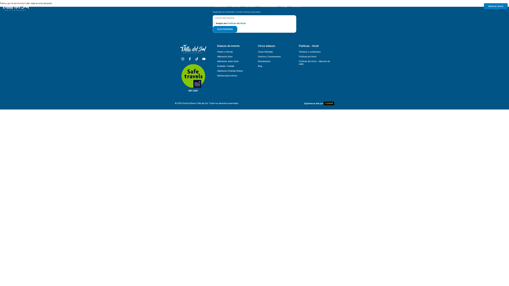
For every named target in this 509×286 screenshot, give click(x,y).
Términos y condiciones (310, 52)
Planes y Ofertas (268, 6)
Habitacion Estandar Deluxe (230, 71)
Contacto (296, 6)
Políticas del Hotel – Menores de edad (314, 62)
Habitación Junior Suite (228, 61)
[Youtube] (204, 59)
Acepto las (231, 23)
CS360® (329, 103)
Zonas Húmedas (265, 52)
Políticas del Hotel (236, 23)
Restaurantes (264, 61)
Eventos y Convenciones (269, 56)
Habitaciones (219, 6)
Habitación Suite (224, 56)
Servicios (250, 6)
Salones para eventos (227, 75)
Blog (284, 6)
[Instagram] (183, 59)
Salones (236, 6)
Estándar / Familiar (225, 66)
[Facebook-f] (190, 59)
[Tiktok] (197, 59)
